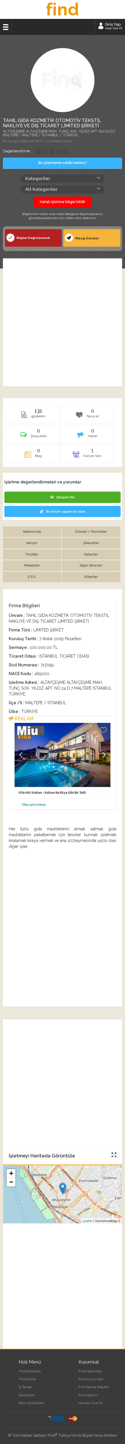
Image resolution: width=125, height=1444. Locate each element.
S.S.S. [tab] (32, 577)
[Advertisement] (62, 322)
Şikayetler (27, 1395)
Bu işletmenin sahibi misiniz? (62, 163)
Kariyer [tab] (32, 543)
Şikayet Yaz (65, 497)
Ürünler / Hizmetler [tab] (91, 532)
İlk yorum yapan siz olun (65, 511)
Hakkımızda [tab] (32, 532)
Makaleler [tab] (32, 565)
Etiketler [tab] (91, 577)
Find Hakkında (89, 1371)
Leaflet (87, 1220)
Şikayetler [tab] (91, 543)
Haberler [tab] (91, 554)
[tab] (33, 436)
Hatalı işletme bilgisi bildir (62, 202)
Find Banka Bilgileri (93, 1387)
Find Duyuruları (90, 1379)
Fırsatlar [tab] (32, 554)
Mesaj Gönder (86, 238)
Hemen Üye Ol (90, 1403)
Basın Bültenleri (31, 1403)
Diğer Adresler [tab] (91, 565)
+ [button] (11, 1173)
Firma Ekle (27, 1379)
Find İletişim (88, 1395)
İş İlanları (25, 1387)
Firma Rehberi (30, 1371)
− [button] (11, 1182)
